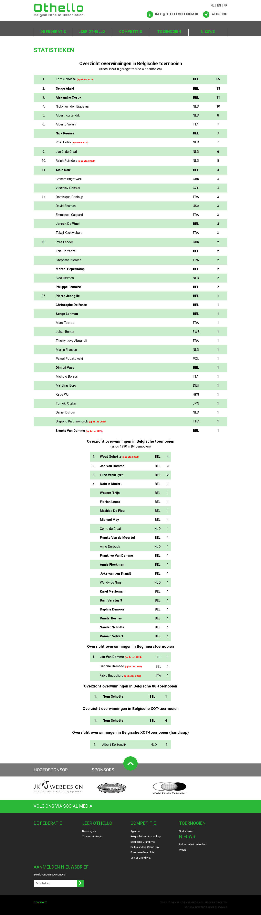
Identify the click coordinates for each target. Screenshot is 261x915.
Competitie (130, 31)
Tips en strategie (92, 836)
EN (219, 5)
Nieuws (208, 31)
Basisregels (89, 831)
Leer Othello (92, 31)
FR (225, 5)
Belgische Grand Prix (142, 841)
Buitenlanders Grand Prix (144, 847)
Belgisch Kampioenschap (145, 836)
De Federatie (53, 31)
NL (212, 5)
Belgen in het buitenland (193, 844)
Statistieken (186, 831)
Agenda (135, 831)
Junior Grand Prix (140, 857)
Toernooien (169, 31)
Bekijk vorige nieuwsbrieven (50, 874)
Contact (40, 902)
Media (182, 849)
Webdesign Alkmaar (212, 907)
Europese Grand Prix (142, 852)
